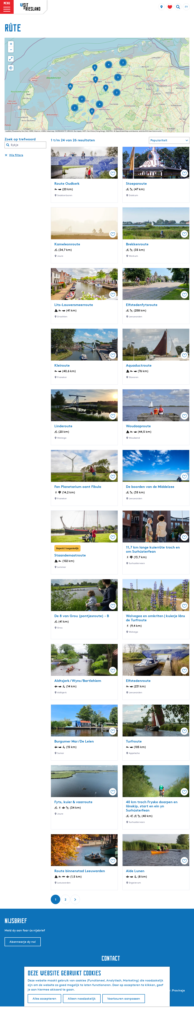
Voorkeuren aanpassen (123, 998)
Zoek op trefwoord (20, 139)
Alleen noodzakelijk (82, 998)
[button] (94, 69)
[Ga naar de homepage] (30, 6)
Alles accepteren (44, 998)
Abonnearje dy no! (22, 942)
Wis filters (16, 155)
